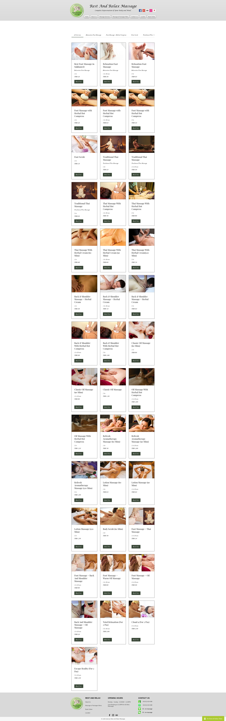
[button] (104, 16)
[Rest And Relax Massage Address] (154, 10)
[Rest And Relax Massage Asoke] (151, 10)
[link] (77, 35)
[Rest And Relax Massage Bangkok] (140, 10)
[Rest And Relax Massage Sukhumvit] (147, 10)
